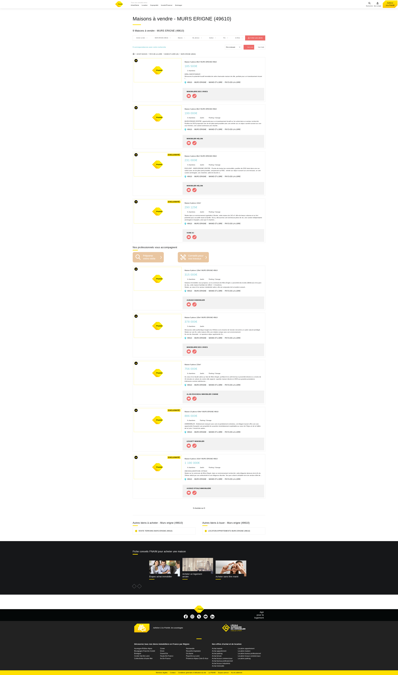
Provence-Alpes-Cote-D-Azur (197, 658)
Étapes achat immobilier (160, 576)
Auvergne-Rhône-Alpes (143, 648)
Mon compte (377, 6)
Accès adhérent (236, 672)
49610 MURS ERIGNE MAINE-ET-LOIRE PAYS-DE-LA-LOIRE (214, 82)
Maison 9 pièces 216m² (193, 364)
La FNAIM (212, 672)
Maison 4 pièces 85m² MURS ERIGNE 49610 (201, 62)
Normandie (190, 648)
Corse (162, 648)
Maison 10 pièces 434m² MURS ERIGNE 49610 (201, 411)
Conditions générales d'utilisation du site (192, 672)
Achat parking (217, 653)
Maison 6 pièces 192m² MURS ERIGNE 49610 (201, 459)
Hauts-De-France (166, 656)
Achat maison (217, 648)
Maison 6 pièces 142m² (193, 203)
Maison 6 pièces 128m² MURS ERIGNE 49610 (201, 270)
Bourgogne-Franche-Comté (144, 651)
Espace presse (223, 672)
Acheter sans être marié (227, 576)
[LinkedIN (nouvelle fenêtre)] (212, 617)
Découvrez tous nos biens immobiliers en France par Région (161, 644)
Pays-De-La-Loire (193, 656)
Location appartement (246, 648)
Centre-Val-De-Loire (142, 656)
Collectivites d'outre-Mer (143, 658)
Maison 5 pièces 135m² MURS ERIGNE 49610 (201, 317)
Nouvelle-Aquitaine (193, 651)
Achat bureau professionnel (222, 661)
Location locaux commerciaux (249, 656)
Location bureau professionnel (249, 653)
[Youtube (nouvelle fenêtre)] (206, 617)
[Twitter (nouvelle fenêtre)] (199, 617)
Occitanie (189, 653)
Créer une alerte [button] (256, 38)
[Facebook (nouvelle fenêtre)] (186, 617)
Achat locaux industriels (221, 663)
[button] (134, 5)
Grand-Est (164, 653)
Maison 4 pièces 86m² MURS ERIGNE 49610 (201, 109)
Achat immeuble (218, 666)
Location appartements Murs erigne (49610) (229, 531)
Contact (173, 672)
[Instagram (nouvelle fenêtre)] (192, 617)
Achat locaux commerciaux (222, 658)
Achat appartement (219, 651)
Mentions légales (162, 672)
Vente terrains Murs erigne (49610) (155, 531)
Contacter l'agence (189, 96)
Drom (162, 651)
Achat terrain (217, 656)
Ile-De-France (165, 658)
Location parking (244, 658)
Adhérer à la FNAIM (390, 4)
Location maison (244, 651)
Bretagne (137, 653)
